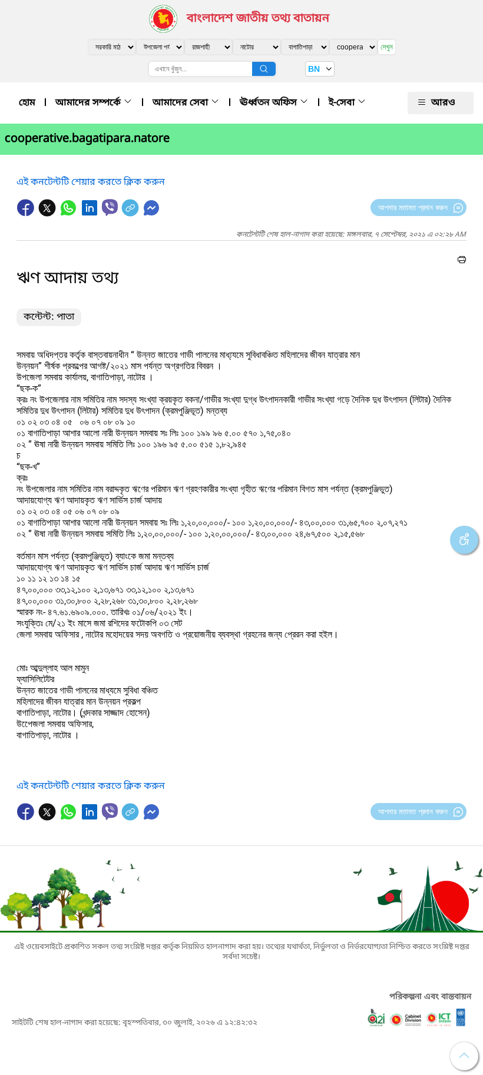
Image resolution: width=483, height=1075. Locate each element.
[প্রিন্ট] (462, 261)
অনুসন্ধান (264, 69)
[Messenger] (151, 213)
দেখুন (387, 46)
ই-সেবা (343, 103)
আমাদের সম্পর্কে (89, 103)
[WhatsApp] (69, 213)
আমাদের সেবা (181, 103)
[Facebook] (27, 213)
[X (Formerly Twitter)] (48, 213)
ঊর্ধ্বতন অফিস (269, 103)
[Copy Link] (131, 213)
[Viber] (109, 207)
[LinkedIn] (90, 213)
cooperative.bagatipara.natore (87, 139)
